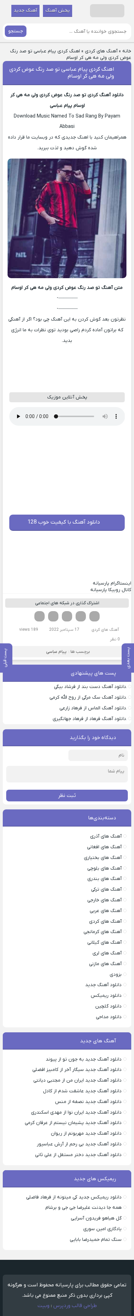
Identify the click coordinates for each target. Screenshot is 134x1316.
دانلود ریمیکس (106, 995)
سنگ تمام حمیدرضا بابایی (96, 1239)
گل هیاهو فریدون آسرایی (96, 1218)
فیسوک (94, 616)
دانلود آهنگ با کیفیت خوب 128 (63, 522)
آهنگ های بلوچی (104, 868)
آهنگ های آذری (106, 836)
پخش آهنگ (57, 10)
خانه (126, 51)
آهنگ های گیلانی (104, 942)
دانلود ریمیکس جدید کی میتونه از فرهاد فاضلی (74, 1197)
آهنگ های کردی (101, 51)
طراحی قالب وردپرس (75, 1305)
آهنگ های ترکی (106, 889)
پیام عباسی (56, 652)
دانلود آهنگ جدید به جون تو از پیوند (84, 1059)
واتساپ (53, 616)
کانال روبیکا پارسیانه (110, 590)
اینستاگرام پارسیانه (112, 583)
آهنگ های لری (107, 953)
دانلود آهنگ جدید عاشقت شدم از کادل (82, 1091)
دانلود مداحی (109, 1017)
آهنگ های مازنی (105, 964)
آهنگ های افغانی (104, 847)
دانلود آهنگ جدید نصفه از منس (88, 1102)
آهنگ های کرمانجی (102, 932)
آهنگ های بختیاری (103, 857)
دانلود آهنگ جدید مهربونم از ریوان (86, 1133)
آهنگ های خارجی (104, 900)
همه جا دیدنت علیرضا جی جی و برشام (83, 1207)
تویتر (81, 616)
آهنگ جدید (25, 10)
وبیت (43, 1305)
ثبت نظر (67, 795)
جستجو (15, 31)
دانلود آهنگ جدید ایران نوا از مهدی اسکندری (76, 1112)
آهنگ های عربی (106, 911)
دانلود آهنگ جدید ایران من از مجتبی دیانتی (77, 1080)
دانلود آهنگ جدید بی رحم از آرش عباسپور (79, 1144)
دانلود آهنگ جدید (103, 985)
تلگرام (39, 616)
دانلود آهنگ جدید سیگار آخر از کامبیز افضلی (77, 1069)
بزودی (116, 974)
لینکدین (67, 616)
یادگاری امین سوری (102, 1229)
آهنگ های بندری (104, 878)
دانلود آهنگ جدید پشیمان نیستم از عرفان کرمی (73, 1123)
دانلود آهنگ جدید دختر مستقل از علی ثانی (78, 1155)
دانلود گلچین (108, 1006)
